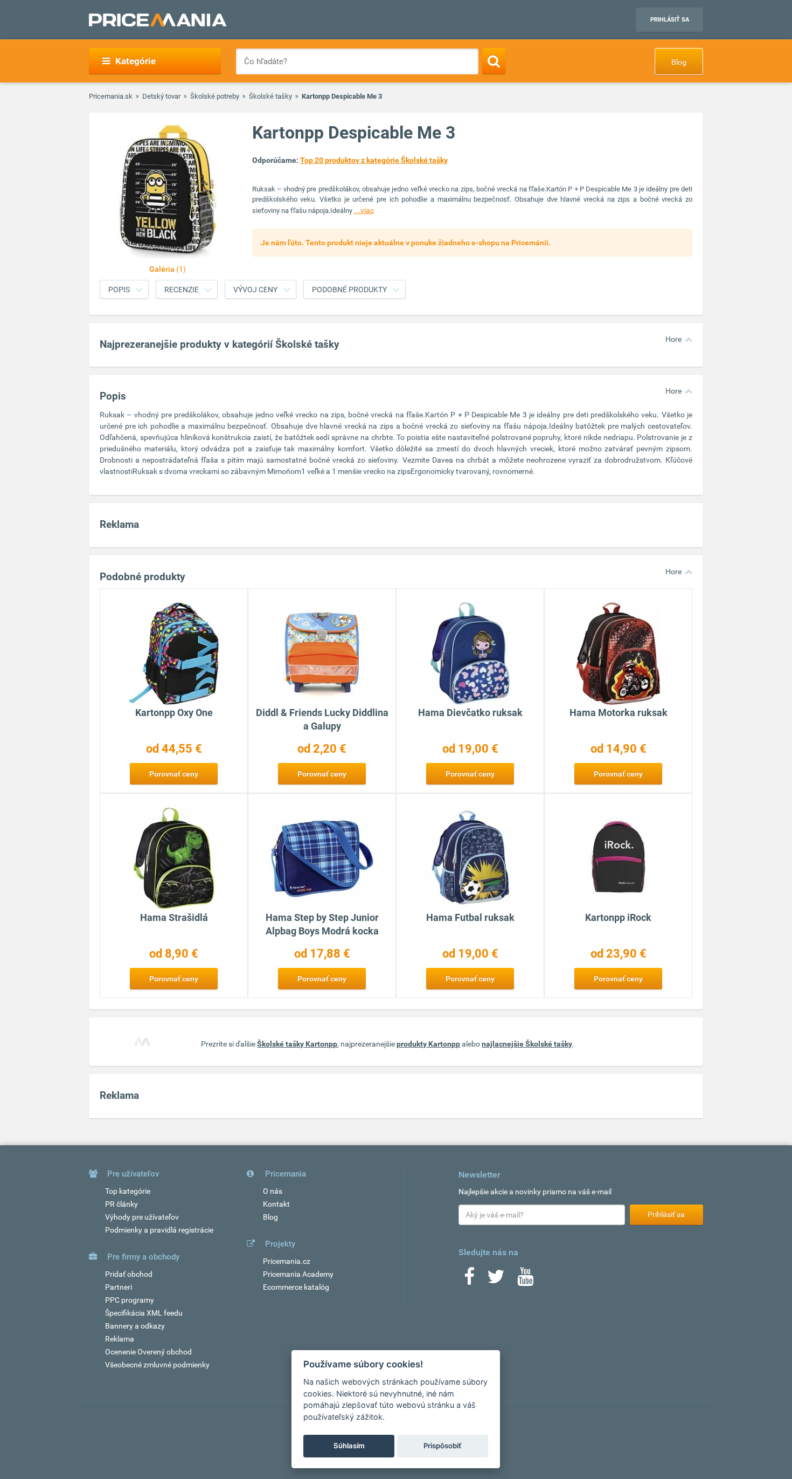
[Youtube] (525, 1280)
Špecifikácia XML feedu (144, 1313)
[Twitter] (496, 1280)
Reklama (119, 1338)
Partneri (118, 1287)
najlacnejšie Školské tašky (527, 1044)
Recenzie (181, 289)
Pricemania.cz (286, 1261)
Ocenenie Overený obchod (148, 1351)
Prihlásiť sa (669, 19)
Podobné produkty (349, 289)
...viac (364, 210)
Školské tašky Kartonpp (297, 1044)
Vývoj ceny (255, 289)
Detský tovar (161, 96)
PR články (121, 1204)
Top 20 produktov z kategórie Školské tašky (374, 160)
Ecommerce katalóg (296, 1287)
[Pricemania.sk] (157, 20)
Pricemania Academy (298, 1274)
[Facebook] (469, 1280)
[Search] (493, 61)
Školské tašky (270, 96)
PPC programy (129, 1300)
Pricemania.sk (111, 96)
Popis (119, 289)
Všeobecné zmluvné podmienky (157, 1364)
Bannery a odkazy (135, 1326)
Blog (678, 62)
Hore (673, 339)
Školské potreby (214, 96)
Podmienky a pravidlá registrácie (159, 1230)
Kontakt (276, 1204)
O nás (272, 1191)
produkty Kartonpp (428, 1044)
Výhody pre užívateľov (142, 1217)
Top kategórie (127, 1191)
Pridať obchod (128, 1274)
